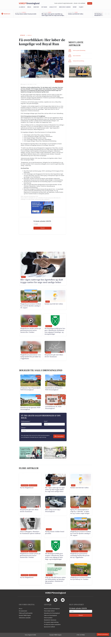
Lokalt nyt (53, 7)
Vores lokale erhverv (49, 611)
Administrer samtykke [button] (25, 617)
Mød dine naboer (64, 7)
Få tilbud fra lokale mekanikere (52, 624)
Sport (74, 7)
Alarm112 (22, 7)
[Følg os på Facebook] (48, 600)
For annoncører (23, 611)
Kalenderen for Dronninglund (52, 613)
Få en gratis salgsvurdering (51, 622)
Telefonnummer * (25, 421)
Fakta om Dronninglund (50, 615)
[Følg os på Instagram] (55, 600)
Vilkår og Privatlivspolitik (25, 613)
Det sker (44, 7)
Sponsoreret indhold (49, 627)
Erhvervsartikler (48, 617)
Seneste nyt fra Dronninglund (52, 608)
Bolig (29, 7)
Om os (20, 608)
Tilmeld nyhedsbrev (103, 634)
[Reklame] (42, 207)
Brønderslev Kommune (50, 620)
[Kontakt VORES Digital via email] (63, 600)
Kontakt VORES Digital (25, 615)
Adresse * (23, 427)
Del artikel (58, 81)
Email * (46, 421)
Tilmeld (89, 3)
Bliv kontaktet (59, 436)
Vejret (81, 7)
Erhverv (36, 7)
